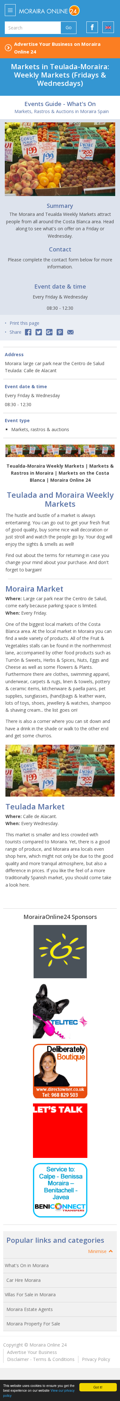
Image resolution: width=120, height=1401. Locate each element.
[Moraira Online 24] (57, 10)
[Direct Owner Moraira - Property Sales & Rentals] (60, 1071)
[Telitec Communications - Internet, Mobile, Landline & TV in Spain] (60, 1011)
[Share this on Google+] (49, 332)
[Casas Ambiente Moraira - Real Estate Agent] (60, 951)
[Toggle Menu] (10, 10)
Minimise (98, 1251)
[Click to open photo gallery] (60, 159)
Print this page (24, 323)
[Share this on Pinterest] (60, 332)
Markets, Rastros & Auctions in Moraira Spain (61, 111)
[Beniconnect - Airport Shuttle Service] (60, 1190)
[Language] (108, 27)
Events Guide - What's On (60, 104)
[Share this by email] (70, 332)
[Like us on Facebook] (92, 27)
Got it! (97, 1387)
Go (69, 27)
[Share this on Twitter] (39, 332)
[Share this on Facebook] (28, 332)
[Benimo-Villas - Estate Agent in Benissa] (60, 1130)
